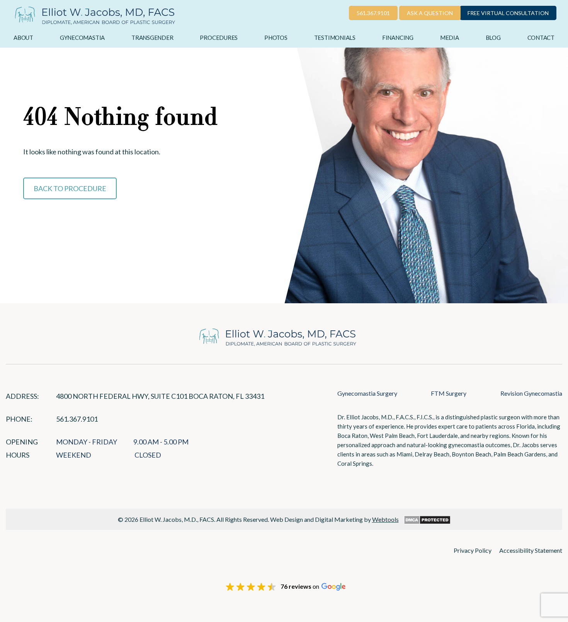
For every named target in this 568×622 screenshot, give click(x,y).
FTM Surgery (448, 393)
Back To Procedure (70, 188)
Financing (397, 37)
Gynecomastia (82, 37)
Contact (540, 37)
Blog (493, 37)
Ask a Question (430, 13)
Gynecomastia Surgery (367, 393)
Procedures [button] (219, 37)
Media (449, 37)
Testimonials (334, 37)
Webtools (385, 519)
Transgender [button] (152, 37)
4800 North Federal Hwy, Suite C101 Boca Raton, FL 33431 (160, 396)
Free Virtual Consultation (508, 13)
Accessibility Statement (530, 550)
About (23, 37)
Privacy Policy (472, 550)
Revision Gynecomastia (531, 393)
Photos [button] (275, 37)
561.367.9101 (373, 13)
